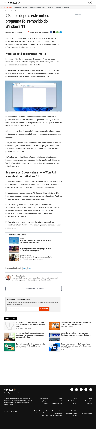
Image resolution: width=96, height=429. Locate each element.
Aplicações (44, 401)
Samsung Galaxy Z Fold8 (37, 7)
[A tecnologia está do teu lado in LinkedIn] (90, 389)
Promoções (88, 401)
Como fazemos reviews (55, 415)
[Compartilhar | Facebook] (51, 32)
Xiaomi (60, 398)
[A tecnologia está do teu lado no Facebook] (71, 389)
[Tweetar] (54, 32)
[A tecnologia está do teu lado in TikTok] (85, 389)
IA (61, 401)
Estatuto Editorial (57, 411)
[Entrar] (90, 2)
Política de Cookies (71, 413)
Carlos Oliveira (9, 32)
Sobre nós (45, 415)
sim (24, 268)
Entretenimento (72, 401)
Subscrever (44, 309)
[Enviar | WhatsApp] (57, 32)
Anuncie (89, 411)
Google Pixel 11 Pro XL (20, 7)
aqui (42, 210)
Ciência (75, 398)
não (29, 268)
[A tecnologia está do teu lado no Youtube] (81, 389)
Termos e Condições (71, 411)
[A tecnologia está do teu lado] (14, 2)
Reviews (74, 403)
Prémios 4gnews (87, 413)
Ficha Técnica (58, 413)
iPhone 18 (50, 7)
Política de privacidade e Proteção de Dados (40, 412)
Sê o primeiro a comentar (35, 288)
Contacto (74, 415)
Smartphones (44, 398)
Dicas (90, 398)
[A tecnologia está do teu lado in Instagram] (76, 389)
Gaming (89, 403)
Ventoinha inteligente (62, 7)
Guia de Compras (57, 403)
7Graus (14, 411)
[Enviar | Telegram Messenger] (60, 32)
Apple (46, 403)
